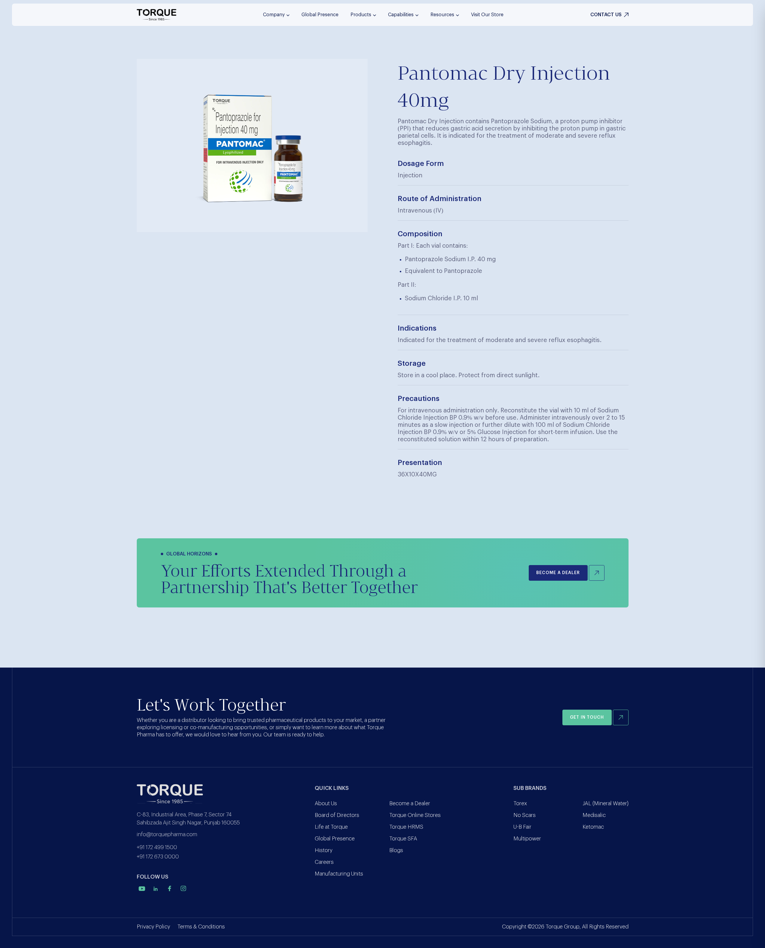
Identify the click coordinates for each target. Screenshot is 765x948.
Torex (520, 803)
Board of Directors (337, 815)
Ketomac (593, 827)
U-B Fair (522, 827)
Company (274, 14)
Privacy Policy (153, 926)
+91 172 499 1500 (157, 847)
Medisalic (594, 815)
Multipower (527, 838)
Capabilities (401, 14)
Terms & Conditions (201, 926)
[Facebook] (169, 888)
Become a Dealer (409, 803)
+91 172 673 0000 (158, 856)
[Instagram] (183, 888)
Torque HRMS (406, 827)
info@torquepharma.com (167, 834)
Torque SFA (403, 838)
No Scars (524, 815)
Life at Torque (331, 827)
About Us (326, 803)
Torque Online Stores (415, 815)
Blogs (396, 850)
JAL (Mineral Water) (606, 803)
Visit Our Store (487, 14)
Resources (442, 14)
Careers (324, 862)
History (323, 850)
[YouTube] (142, 888)
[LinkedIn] (156, 888)
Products (360, 14)
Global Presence (319, 14)
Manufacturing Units (339, 873)
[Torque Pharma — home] (156, 14)
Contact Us (606, 14)
